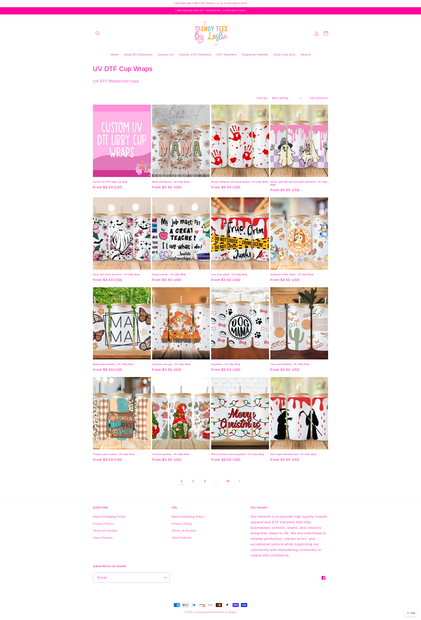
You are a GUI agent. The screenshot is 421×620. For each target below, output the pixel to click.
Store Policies (103, 537)
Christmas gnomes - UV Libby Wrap (170, 454)
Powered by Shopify (225, 612)
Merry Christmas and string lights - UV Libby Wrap (237, 454)
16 (228, 481)
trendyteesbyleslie (204, 612)
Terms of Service (105, 530)
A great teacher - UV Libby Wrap (169, 274)
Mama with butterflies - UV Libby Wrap (113, 364)
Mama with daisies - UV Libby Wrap (170, 182)
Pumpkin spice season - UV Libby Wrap (114, 454)
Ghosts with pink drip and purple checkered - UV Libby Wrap (298, 183)
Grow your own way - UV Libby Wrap (171, 364)
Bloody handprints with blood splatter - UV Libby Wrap (239, 182)
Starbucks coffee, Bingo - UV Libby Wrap (291, 274)
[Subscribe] (165, 578)
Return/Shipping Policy (109, 516)
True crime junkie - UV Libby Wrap (229, 274)
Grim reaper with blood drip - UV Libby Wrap (293, 454)
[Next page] (239, 481)
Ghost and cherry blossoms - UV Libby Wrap (116, 274)
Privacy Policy (103, 523)
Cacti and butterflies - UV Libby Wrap (289, 364)
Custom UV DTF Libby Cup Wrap (110, 182)
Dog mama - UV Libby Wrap (225, 364)
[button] (97, 33)
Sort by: (262, 98)
